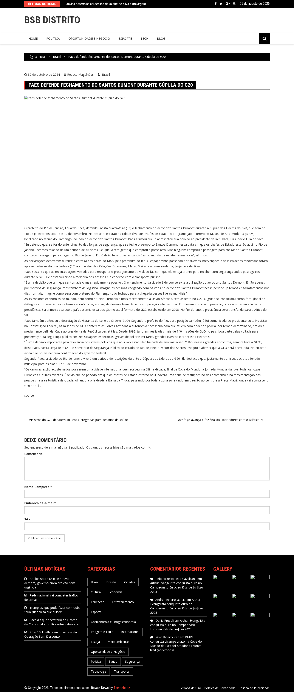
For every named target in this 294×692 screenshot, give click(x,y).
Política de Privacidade (219, 688)
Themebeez (122, 688)
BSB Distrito (52, 20)
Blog (161, 38)
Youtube (234, 3)
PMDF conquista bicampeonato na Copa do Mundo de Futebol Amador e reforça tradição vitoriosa (176, 643)
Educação (97, 602)
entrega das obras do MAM (95, 261)
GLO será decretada (235, 348)
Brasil (106, 74)
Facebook (216, 3)
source (29, 395)
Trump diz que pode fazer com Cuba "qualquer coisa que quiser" (52, 610)
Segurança (132, 661)
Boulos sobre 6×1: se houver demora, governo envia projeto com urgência (49, 583)
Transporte (122, 671)
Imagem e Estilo (102, 632)
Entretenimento (123, 602)
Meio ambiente (118, 642)
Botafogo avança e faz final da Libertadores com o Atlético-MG (221, 420)
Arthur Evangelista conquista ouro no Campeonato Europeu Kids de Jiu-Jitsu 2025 (176, 587)
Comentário (33, 454)
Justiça (95, 642)
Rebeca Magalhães (80, 74)
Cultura (96, 592)
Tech (144, 38)
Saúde (113, 661)
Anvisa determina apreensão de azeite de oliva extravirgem (106, 4)
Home (33, 38)
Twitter (221, 3)
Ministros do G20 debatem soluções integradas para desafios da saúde (78, 420)
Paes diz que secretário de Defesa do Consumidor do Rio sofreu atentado (51, 622)
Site (27, 519)
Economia (115, 592)
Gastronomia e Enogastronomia (113, 622)
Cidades (129, 582)
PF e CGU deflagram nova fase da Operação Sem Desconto (50, 634)
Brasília (111, 582)
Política (53, 38)
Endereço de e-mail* (40, 503)
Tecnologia (98, 671)
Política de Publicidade (254, 688)
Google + (228, 3)
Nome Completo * (38, 487)
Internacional (130, 632)
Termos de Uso (190, 688)
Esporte (125, 38)
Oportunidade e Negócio (89, 38)
